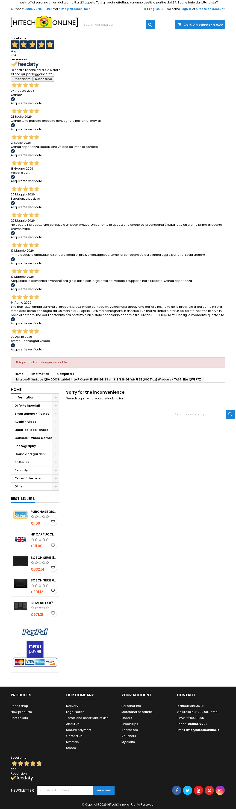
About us (72, 724)
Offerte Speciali (27, 405)
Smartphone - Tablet (32, 413)
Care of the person (29, 478)
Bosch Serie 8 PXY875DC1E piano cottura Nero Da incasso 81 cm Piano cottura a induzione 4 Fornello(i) (44, 558)
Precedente (22, 79)
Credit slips (129, 724)
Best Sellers (23, 498)
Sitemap (72, 742)
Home (16, 389)
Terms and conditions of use (87, 718)
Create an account (210, 9)
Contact (186, 695)
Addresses (129, 730)
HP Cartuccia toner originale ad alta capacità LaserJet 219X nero (44, 534)
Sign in (186, 9)
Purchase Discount (44, 512)
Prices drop (19, 706)
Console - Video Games (33, 438)
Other (19, 486)
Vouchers (128, 736)
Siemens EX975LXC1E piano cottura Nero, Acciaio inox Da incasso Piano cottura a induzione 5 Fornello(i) (44, 603)
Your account (136, 695)
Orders (126, 718)
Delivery (72, 706)
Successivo (43, 79)
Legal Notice (75, 712)
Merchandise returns (137, 712)
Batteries (22, 462)
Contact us (74, 736)
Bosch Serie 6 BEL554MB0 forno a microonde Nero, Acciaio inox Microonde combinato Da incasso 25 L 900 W (44, 580)
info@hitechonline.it (76, 9)
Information (24, 397)
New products (21, 712)
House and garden (30, 454)
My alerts (128, 742)
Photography (25, 446)
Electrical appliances (31, 430)
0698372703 (33, 9)
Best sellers (19, 718)
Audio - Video (25, 422)
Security (21, 470)
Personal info (131, 706)
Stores (71, 748)
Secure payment (78, 730)
